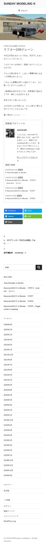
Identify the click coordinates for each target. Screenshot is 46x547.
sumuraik (21, 46)
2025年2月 (8, 330)
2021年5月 (8, 370)
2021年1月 (8, 380)
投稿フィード (9, 511)
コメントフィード (11, 516)
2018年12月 (8, 460)
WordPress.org (10, 521)
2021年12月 (8, 355)
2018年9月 (8, 475)
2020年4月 (8, 400)
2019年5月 (8, 435)
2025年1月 (8, 335)
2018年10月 (8, 470)
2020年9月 (8, 385)
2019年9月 (8, 425)
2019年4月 (8, 440)
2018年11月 (8, 465)
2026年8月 (8, 324)
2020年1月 (8, 415)
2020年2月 (8, 410)
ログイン (7, 506)
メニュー (24, 11)
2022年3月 (8, 345)
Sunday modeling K (19, 3)
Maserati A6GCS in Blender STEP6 (21, 198)
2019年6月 (8, 430)
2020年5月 (8, 395)
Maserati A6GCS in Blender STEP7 (21, 191)
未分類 (20, 170)
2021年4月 (8, 375)
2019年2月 (8, 450)
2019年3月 (8, 445)
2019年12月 (8, 420)
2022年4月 (8, 340)
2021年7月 (8, 365)
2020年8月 (8, 390)
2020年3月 (8, 405)
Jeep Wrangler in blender (16, 172)
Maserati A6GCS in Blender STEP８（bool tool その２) (20, 181)
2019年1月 (8, 455)
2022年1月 (8, 350)
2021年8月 (8, 360)
